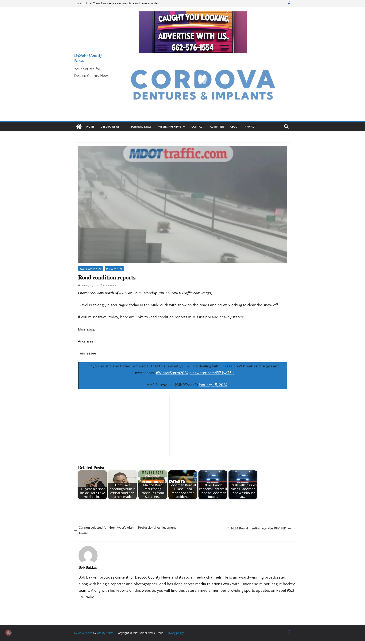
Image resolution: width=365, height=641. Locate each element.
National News (141, 126)
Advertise (217, 126)
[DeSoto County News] (78, 126)
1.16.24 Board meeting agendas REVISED (257, 528)
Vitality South (105, 633)
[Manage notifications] (8, 633)
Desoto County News (90, 268)
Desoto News (110, 126)
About (234, 126)
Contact (197, 126)
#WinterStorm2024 (172, 372)
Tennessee (87, 353)
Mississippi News (169, 126)
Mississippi (87, 329)
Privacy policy (175, 633)
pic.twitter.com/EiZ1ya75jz (211, 372)
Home (90, 126)
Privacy (250, 126)
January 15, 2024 (213, 384)
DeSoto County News (88, 58)
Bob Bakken (109, 285)
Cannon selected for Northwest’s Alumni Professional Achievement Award (127, 530)
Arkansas (86, 341)
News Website (83, 633)
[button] (122, 126)
